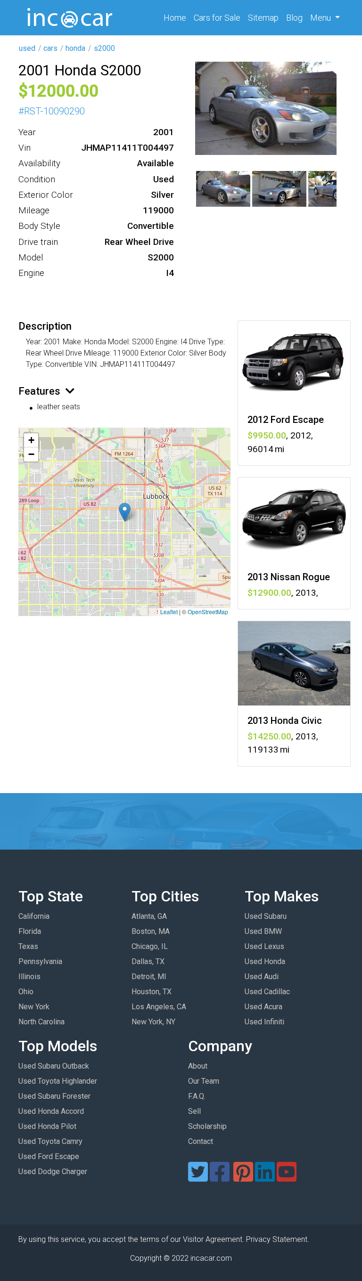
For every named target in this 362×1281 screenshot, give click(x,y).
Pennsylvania (40, 961)
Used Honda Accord (51, 1111)
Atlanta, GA (149, 916)
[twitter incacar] (198, 1177)
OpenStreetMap (208, 612)
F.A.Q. (197, 1096)
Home (177, 17)
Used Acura (263, 1006)
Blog (294, 18)
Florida (29, 931)
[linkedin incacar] (265, 1177)
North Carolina (41, 1021)
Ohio (25, 991)
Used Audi (262, 976)
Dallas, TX (148, 961)
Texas (28, 946)
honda (75, 48)
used (27, 48)
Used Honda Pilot (47, 1126)
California (33, 916)
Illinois (29, 976)
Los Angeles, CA (159, 1006)
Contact (200, 1141)
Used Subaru (266, 916)
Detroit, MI (149, 976)
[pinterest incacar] (243, 1177)
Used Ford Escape (48, 1156)
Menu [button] (321, 18)
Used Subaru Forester (54, 1096)
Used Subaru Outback (53, 1066)
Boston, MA (151, 931)
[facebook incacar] (220, 1177)
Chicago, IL (150, 946)
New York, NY (153, 1021)
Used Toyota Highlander (57, 1081)
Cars (217, 18)
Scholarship (207, 1126)
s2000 (104, 48)
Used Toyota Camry (50, 1141)
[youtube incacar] (286, 1177)
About (197, 1066)
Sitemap (263, 18)
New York (33, 1006)
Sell (194, 1111)
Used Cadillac (267, 991)
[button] (125, 512)
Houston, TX (152, 991)
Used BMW (263, 931)
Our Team (203, 1081)
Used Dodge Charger (52, 1171)
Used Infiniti (264, 1021)
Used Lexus (264, 946)
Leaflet (169, 612)
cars (50, 48)
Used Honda (265, 961)
